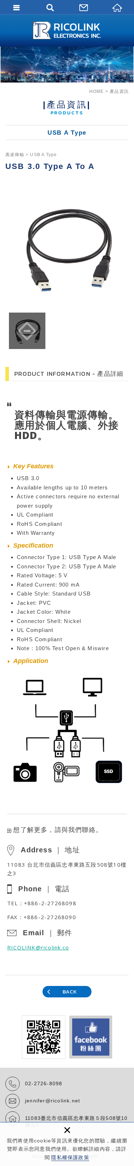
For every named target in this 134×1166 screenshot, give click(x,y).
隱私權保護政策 (70, 1157)
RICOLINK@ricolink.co (38, 947)
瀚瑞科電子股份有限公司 (67, 30)
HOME (96, 91)
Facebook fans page (90, 1037)
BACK (70, 991)
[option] (67, 247)
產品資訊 (119, 91)
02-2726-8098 (43, 1083)
